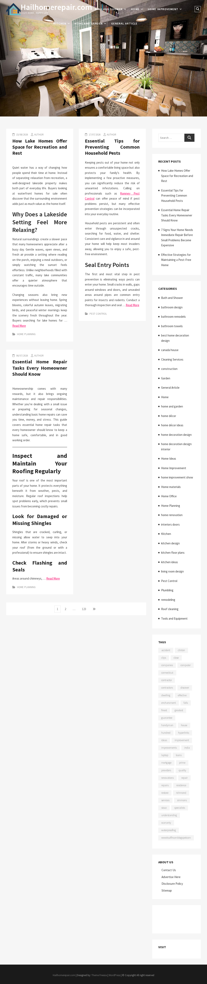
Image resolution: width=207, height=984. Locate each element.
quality (182, 770)
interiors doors (170, 524)
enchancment (168, 703)
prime (182, 762)
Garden (165, 378)
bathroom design (172, 307)
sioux (164, 807)
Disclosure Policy (172, 884)
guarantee (166, 717)
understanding (169, 815)
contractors (167, 687)
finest (164, 710)
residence (181, 785)
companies (167, 665)
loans (179, 755)
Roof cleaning (169, 609)
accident (165, 650)
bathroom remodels (173, 316)
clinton (181, 650)
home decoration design (176, 435)
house (184, 725)
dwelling (165, 695)
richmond (181, 793)
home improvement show (177, 477)
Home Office (169, 496)
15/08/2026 (22, 134)
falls (186, 703)
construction (169, 369)
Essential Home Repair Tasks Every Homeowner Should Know (39, 368)
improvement (182, 740)
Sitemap (167, 890)
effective (182, 695)
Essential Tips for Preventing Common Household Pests (112, 147)
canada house (169, 350)
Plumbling (167, 590)
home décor (168, 416)
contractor (166, 680)
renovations (167, 778)
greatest (179, 710)
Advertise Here (171, 877)
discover (185, 687)
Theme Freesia (99, 975)
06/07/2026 (22, 355)
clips (163, 657)
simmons (182, 800)
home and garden (89, 23)
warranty (166, 822)
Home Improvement (163, 9)
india (187, 747)
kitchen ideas (169, 562)
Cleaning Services (172, 359)
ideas (164, 740)
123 (85, 609)
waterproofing (168, 830)
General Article (124, 23)
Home (135, 9)
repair (184, 778)
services (165, 800)
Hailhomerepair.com (56, 7)
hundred (165, 732)
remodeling (168, 600)
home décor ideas (172, 425)
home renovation (172, 515)
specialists (179, 807)
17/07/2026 (94, 134)
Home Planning (26, 334)
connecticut (167, 672)
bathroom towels (172, 326)
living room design (172, 571)
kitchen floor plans (173, 552)
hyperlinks (183, 732)
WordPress (114, 975)
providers (166, 770)
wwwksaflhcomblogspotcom (176, 837)
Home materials (171, 487)
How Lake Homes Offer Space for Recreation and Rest (39, 147)
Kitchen (59, 23)
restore (164, 793)
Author (39, 134)
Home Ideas (168, 458)
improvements (169, 747)
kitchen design (170, 543)
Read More (19, 326)
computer (186, 665)
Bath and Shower (109, 9)
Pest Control (98, 313)
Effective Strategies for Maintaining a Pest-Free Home (176, 260)
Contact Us (169, 870)
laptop (164, 755)
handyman (167, 725)
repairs (165, 785)
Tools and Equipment (174, 618)
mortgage (166, 762)
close (176, 657)
